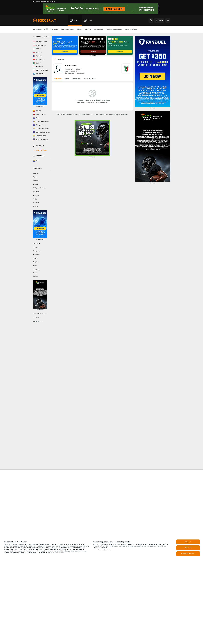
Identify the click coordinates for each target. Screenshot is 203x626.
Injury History (89, 78)
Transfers (76, 78)
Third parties (59, 552)
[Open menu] (167, 20)
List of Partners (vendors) (101, 550)
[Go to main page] (46, 20)
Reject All (188, 548)
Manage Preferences (188, 554)
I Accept (188, 542)
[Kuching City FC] (126, 69)
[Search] (150, 20)
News (67, 78)
